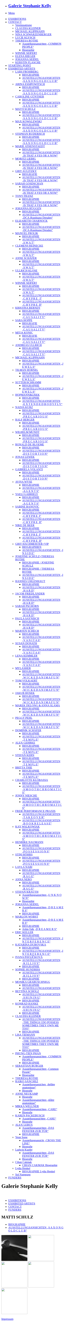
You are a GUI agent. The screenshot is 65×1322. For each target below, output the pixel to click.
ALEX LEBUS (24, 1124)
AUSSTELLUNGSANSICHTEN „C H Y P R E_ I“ (41, 297)
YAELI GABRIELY (26, 494)
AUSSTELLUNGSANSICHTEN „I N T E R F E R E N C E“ (42, 940)
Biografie (27, 1090)
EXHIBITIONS (17, 18)
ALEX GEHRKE (25, 742)
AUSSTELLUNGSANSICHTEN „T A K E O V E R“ (41, 816)
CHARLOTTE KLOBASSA (31, 780)
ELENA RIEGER (25, 56)
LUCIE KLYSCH (25, 37)
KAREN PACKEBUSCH (30, 1115)
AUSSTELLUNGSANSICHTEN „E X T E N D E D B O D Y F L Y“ (42, 403)
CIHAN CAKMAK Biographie (39, 1165)
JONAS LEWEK (25, 456)
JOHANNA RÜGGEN (28, 208)
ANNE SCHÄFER (26, 258)
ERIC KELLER (24, 932)
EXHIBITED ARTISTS (21, 68)
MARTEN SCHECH (27, 630)
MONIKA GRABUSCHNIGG (32, 981)
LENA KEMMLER (26, 655)
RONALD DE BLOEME (29, 444)
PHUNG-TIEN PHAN (28, 1053)
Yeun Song (21, 1137)
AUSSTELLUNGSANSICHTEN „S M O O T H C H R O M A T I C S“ (42, 789)
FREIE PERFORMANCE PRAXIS (35, 811)
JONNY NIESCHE (26, 795)
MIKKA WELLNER (27, 1106)
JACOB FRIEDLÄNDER (30, 593)
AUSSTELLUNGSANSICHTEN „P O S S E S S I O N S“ (41, 850)
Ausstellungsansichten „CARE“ (39, 1109)
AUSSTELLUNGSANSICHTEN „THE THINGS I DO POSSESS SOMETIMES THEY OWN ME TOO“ (41, 1024)
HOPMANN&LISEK (27, 394)
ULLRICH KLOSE (26, 270)
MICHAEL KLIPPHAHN (30, 31)
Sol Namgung (23, 1174)
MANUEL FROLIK (26, 233)
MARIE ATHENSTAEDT (30, 146)
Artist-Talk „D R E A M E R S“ (39, 929)
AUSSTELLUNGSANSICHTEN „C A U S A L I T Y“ (41, 316)
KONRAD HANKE (26, 1003)
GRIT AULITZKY (26, 171)
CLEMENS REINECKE (29, 245)
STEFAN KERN (24, 755)
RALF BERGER (24, 419)
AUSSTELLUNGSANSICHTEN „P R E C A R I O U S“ (41, 415)
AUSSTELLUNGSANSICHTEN (41, 988)
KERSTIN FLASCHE (28, 62)
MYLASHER (23, 668)
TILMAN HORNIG (26, 369)
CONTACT (15, 22)
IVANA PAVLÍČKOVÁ (29, 957)
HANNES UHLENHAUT (30, 581)
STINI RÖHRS (24, 854)
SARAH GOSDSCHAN (29, 183)
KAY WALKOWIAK (27, 826)
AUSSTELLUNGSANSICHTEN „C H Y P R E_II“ (41, 303)
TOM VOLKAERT (26, 680)
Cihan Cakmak (23, 1162)
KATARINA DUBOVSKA (30, 944)
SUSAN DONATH (26, 643)
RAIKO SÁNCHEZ (26, 1081)
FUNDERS (14, 1177)
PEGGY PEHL (23, 717)
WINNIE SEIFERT (26, 53)
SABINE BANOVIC (27, 506)
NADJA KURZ (24, 407)
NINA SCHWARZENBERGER (33, 34)
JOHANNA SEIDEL (27, 59)
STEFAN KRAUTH (26, 891)
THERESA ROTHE (26, 40)
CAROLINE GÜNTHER (29, 96)
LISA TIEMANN (25, 1034)
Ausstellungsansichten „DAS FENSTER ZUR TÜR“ (38, 1129)
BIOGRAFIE (29, 174)
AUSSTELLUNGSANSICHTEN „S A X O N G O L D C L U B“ (41, 79)
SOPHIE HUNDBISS (27, 969)
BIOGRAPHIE (30, 74)
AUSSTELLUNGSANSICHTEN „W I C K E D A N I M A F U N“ (41, 676)
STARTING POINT (19, 65)
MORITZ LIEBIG (25, 158)
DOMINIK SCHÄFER (28, 730)
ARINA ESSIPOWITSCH (30, 84)
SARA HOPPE (23, 320)
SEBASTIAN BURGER (29, 1065)
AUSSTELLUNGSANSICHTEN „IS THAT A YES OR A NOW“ (41, 154)
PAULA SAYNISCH (27, 618)
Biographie (28, 49)
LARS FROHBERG (26, 71)
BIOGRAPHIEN (31, 547)
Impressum (7, 1319)
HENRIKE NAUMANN (29, 842)
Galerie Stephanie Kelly (29, 5)
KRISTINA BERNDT (27, 307)
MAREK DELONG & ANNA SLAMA (37, 705)
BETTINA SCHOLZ (27, 991)
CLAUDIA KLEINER (28, 28)
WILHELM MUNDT (27, 432)
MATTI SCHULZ (25, 109)
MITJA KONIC (24, 332)
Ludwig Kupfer (23, 1149)
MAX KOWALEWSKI (28, 121)
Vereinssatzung (23, 25)
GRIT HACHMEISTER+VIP (32, 543)
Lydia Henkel (22, 1168)
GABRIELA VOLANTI (29, 469)
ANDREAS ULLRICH (28, 345)
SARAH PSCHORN (27, 606)
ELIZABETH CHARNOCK (31, 220)
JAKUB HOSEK (25, 693)
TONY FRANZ (24, 196)
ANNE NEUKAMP (26, 1093)
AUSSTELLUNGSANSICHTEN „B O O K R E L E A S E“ (41, 822)
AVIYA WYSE (23, 481)
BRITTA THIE (23, 767)
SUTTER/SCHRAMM (28, 382)
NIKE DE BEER (24, 525)
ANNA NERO (23, 879)
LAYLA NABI (23, 867)
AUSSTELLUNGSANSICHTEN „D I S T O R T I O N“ (41, 452)
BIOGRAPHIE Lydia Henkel (38, 1171)
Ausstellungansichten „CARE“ (39, 1118)
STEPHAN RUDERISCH (30, 133)
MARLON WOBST (26, 916)
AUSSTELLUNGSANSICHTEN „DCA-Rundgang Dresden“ (41, 216)
